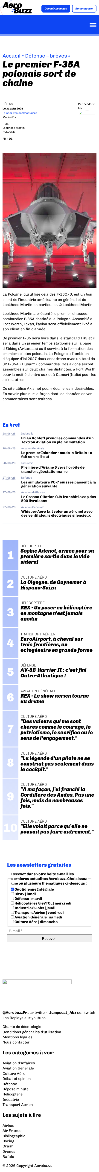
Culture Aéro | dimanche (36, 922)
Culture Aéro (14, 1073)
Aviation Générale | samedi (38, 917)
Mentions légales (17, 1037)
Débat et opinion (17, 1078)
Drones (9, 1151)
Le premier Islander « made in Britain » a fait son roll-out (56, 455)
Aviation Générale (32, 448)
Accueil (11, 56)
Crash (8, 1146)
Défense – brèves (46, 56)
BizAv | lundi (25, 894)
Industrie (27, 433)
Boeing (8, 1141)
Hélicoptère (13, 1094)
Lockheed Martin (14, 127)
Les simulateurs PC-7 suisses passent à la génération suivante (58, 484)
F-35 (6, 124)
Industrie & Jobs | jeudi (34, 908)
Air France (12, 1130)
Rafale (8, 1156)
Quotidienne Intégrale (34, 889)
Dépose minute (16, 1089)
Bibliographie (14, 1136)
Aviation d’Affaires (19, 1063)
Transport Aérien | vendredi (39, 912)
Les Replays (13, 1018)
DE (10, 138)
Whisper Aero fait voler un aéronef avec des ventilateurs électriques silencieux (57, 513)
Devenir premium (56, 8)
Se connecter (84, 8)
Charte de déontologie (22, 1026)
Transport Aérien (18, 1104)
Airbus (8, 1125)
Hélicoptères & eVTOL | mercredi (42, 903)
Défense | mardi (28, 898)
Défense (9, 104)
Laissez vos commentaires (20, 113)
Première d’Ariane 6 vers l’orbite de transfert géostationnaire (52, 469)
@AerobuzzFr (15, 1012)
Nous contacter (16, 1042)
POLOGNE (9, 131)
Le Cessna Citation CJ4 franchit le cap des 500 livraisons (58, 499)
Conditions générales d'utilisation (32, 1032)
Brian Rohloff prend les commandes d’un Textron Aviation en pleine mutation (57, 440)
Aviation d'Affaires (33, 492)
